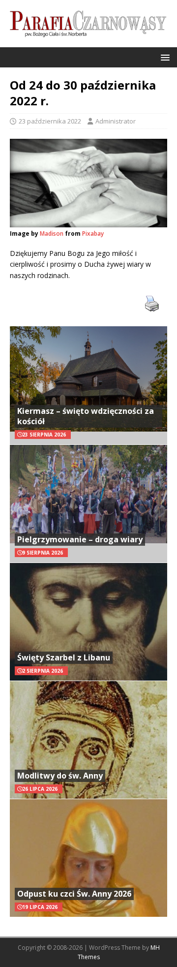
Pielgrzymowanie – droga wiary (80, 539)
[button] (163, 57)
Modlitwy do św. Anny (60, 775)
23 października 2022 (50, 121)
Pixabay (93, 233)
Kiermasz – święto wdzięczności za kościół (85, 416)
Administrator (115, 121)
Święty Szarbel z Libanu (63, 657)
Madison (51, 233)
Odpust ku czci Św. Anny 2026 (74, 893)
